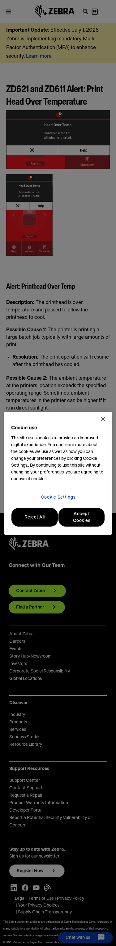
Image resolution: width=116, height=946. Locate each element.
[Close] (103, 419)
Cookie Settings (58, 497)
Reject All (34, 517)
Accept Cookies (81, 517)
